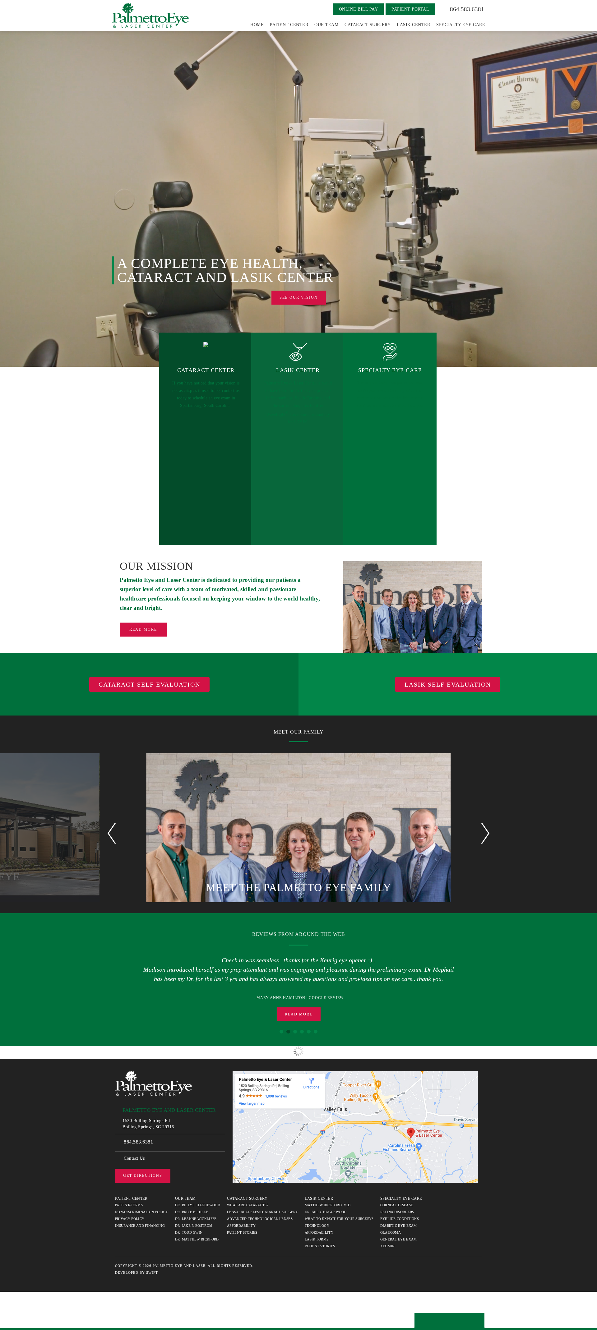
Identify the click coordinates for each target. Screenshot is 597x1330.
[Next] (485, 833)
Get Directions (142, 1170)
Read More (143, 629)
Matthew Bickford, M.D (327, 1200)
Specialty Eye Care (460, 24)
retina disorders (397, 1207)
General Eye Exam (398, 1234)
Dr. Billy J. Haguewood (197, 1200)
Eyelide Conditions (399, 1214)
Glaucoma (390, 1227)
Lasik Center (413, 24)
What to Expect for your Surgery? (339, 1214)
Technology (317, 1220)
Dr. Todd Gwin (189, 1227)
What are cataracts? (247, 1200)
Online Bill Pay (358, 9)
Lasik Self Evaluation (448, 684)
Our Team (326, 24)
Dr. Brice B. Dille (191, 1207)
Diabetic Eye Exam (398, 1220)
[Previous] (112, 833)
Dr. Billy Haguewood (326, 1207)
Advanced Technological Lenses (260, 1214)
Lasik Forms (316, 1234)
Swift (152, 1267)
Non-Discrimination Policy (141, 1207)
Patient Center (289, 24)
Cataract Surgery (368, 24)
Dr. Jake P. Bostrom (194, 1220)
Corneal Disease (396, 1200)
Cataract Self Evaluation (149, 684)
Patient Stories (242, 1227)
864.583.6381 (467, 9)
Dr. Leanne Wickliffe (196, 1214)
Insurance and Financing (140, 1220)
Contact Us (134, 1153)
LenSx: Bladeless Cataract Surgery (262, 1207)
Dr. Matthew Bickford (197, 1234)
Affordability (241, 1220)
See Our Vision (299, 297)
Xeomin (387, 1241)
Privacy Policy (129, 1214)
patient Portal (410, 9)
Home (257, 24)
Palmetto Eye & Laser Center (150, 15)
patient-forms (129, 1200)
